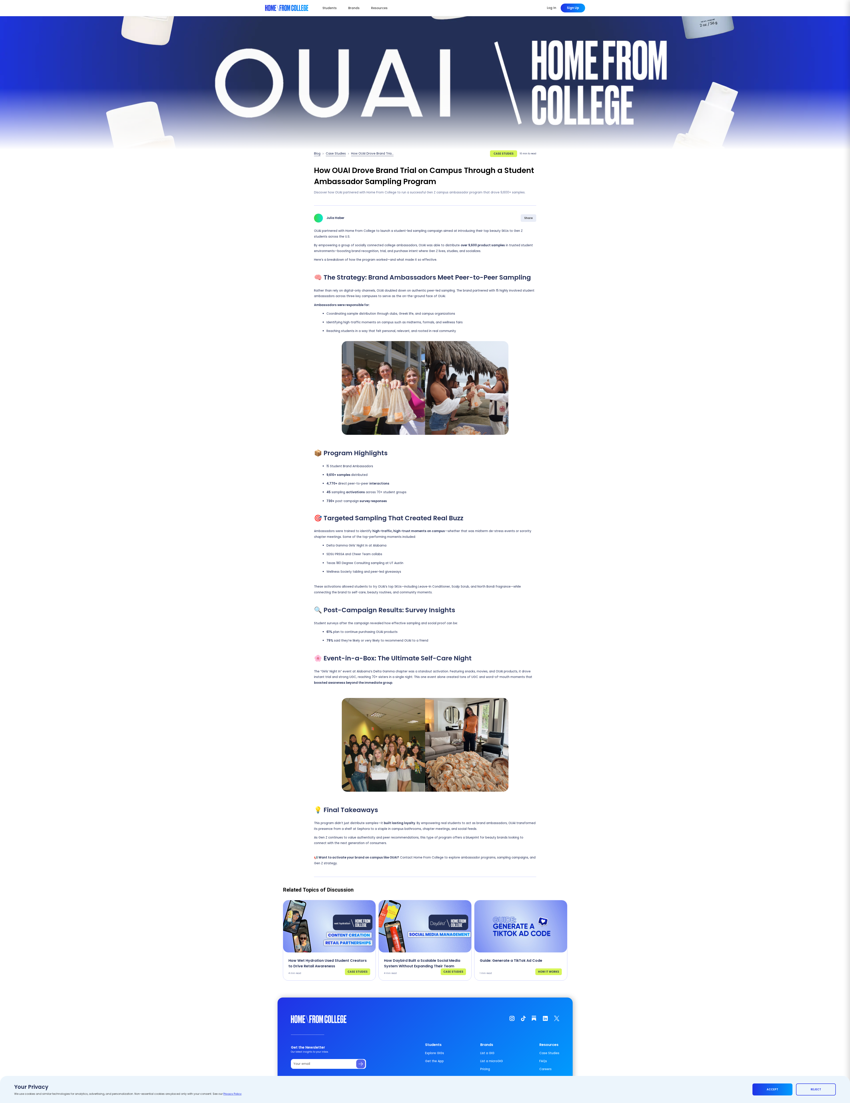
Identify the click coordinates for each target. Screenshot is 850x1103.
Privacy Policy (232, 1094)
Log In (551, 8)
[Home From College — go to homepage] (286, 8)
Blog (317, 153)
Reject (816, 1089)
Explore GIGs (434, 1053)
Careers (545, 1069)
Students (329, 8)
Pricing (485, 1069)
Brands (354, 8)
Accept (772, 1089)
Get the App (434, 1061)
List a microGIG (491, 1061)
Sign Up (573, 8)
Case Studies (336, 153)
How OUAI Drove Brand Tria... (372, 153)
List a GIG (487, 1053)
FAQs (543, 1061)
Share (528, 218)
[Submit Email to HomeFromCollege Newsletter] (360, 1063)
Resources (379, 8)
